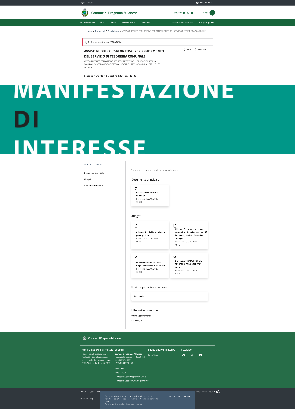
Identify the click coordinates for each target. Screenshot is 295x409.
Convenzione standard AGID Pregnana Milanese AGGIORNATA (150, 264)
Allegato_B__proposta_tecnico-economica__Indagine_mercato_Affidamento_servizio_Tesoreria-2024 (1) (191, 233)
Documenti (100, 31)
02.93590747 (121, 372)
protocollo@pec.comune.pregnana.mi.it (131, 380)
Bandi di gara (113, 31)
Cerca (205, 12)
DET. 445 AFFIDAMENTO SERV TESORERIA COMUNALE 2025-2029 (188, 264)
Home (89, 31)
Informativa (174, 396)
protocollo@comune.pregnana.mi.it (130, 376)
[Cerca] (212, 13)
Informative (153, 354)
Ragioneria (139, 296)
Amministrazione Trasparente (97, 349)
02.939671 (120, 368)
